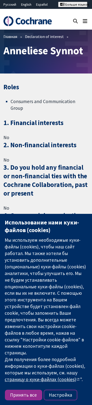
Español (42, 4)
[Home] (27, 21)
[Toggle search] (75, 20)
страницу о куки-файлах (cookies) (40, 379)
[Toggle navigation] (85, 20)
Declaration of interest (44, 36)
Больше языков (76, 4)
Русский (9, 4)
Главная (10, 36)
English (26, 4)
